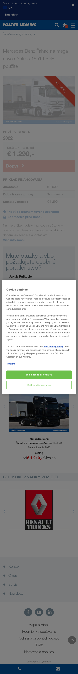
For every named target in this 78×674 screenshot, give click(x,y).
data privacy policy (53, 346)
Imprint (11, 363)
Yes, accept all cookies (39, 374)
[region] (39, 337)
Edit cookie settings (39, 384)
